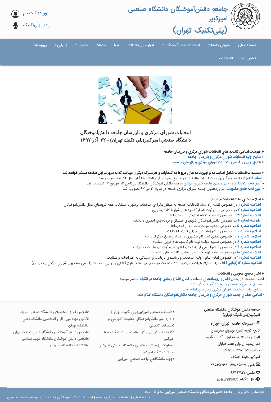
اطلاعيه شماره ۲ (249, 210)
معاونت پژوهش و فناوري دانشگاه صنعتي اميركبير (136, 345)
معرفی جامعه (105, 397)
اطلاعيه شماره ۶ (249, 231)
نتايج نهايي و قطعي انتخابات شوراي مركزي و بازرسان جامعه (217, 162)
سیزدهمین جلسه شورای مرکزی (206, 183)
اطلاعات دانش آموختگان (75, 397)
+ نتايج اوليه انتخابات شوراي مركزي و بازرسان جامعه (226, 157)
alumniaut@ (227, 379)
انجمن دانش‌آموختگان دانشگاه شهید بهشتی (54, 339)
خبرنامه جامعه (30, 397)
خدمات (49, 397)
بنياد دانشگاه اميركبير (157, 352)
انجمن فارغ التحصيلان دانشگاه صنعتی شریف (53, 312)
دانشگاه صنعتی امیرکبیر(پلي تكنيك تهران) (142, 312)
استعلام (124, 397)
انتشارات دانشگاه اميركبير (68, 345)
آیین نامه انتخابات (248, 183)
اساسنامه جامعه (250, 178)
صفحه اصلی (142, 397)
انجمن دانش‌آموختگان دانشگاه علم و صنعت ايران (50, 332)
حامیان (12, 397)
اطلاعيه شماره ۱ (250, 205)
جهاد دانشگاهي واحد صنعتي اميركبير (145, 359)
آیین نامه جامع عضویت (244, 189)
